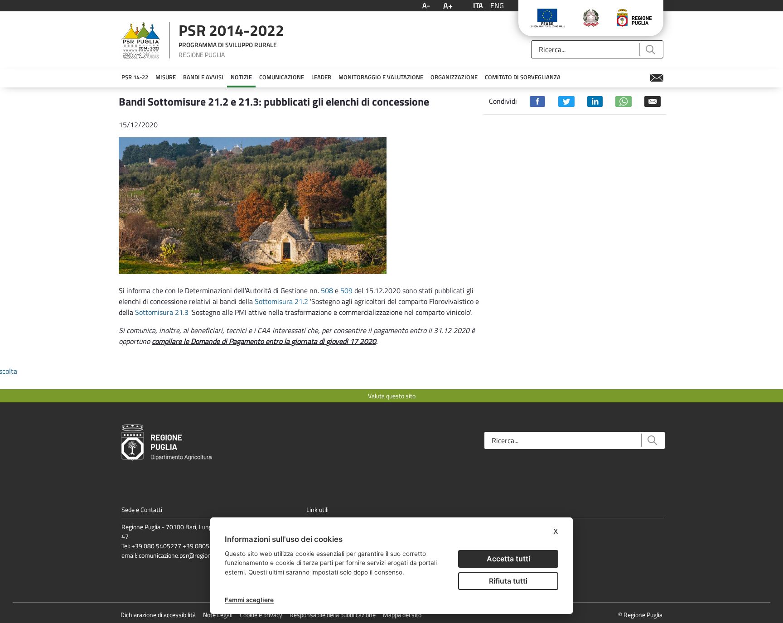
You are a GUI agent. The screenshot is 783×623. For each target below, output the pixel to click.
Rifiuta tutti (508, 580)
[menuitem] (135, 77)
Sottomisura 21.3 (161, 312)
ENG (497, 5)
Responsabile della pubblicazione (333, 614)
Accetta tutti (508, 558)
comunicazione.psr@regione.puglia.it (187, 555)
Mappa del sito (402, 614)
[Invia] (650, 49)
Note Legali (217, 614)
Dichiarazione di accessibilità (158, 614)
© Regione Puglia (640, 614)
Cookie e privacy (261, 614)
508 (327, 290)
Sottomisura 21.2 (281, 301)
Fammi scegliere (249, 600)
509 (347, 290)
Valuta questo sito (392, 396)
